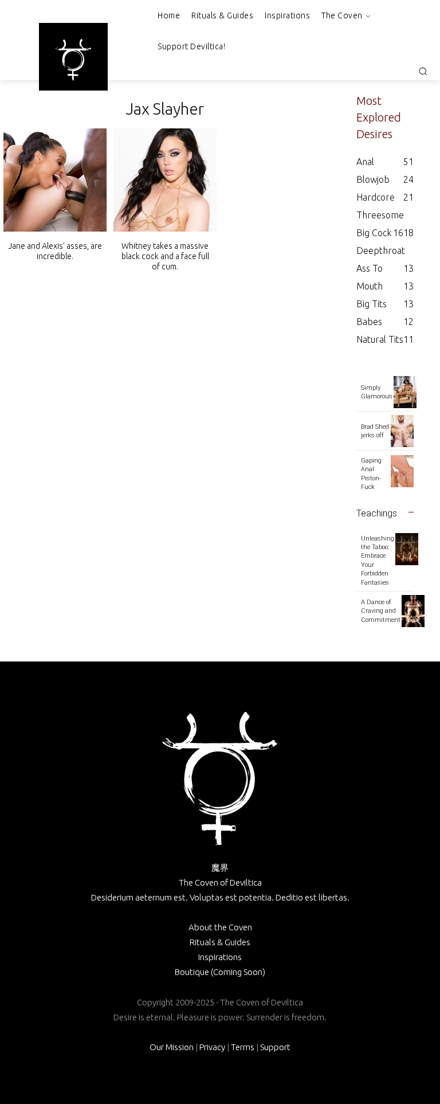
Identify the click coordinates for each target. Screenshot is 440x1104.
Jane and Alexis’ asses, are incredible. (55, 251)
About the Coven (220, 927)
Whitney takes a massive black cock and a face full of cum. (165, 256)
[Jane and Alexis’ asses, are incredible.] (55, 180)
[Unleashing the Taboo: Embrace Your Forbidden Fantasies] (406, 549)
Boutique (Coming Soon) (220, 972)
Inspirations (220, 957)
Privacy (212, 1047)
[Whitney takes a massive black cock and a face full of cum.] (165, 180)
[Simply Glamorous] (405, 392)
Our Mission (172, 1047)
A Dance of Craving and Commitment (380, 611)
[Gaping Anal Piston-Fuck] (402, 471)
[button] (423, 71)
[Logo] (73, 60)
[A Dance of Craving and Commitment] (413, 611)
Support (275, 1047)
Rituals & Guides (220, 942)
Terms (242, 1047)
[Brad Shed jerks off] (402, 431)
